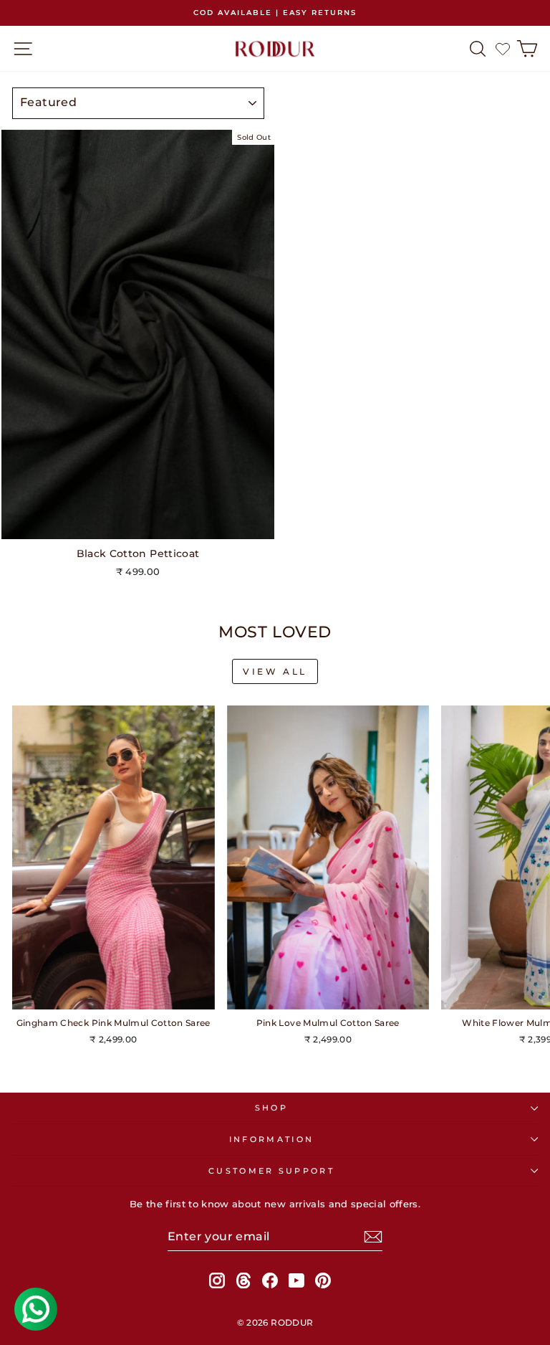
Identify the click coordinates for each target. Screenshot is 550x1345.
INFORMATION (271, 1139)
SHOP (271, 1108)
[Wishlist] (502, 48)
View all (275, 671)
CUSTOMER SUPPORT (271, 1171)
